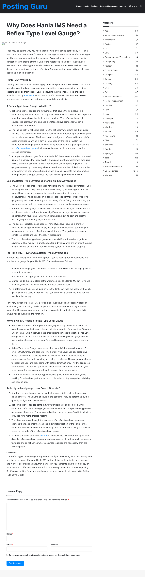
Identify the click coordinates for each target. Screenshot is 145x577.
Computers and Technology (117, 57)
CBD (107, 53)
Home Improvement (114, 101)
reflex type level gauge (26, 148)
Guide (107, 92)
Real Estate (110, 136)
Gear (107, 88)
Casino (108, 48)
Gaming (108, 83)
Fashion (108, 66)
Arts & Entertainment (114, 35)
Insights (108, 105)
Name (10, 534)
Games (108, 79)
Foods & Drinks (111, 70)
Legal (107, 114)
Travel (108, 162)
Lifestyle (109, 118)
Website (54, 544)
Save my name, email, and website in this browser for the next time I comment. (44, 555)
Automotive (110, 40)
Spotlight (109, 153)
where (44, 435)
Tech (107, 158)
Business (109, 44)
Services (109, 145)
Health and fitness (113, 96)
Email (10, 544)
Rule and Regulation (109, 6)
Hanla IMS (29, 95)
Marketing (109, 123)
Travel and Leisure (113, 166)
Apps (107, 31)
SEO (107, 140)
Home (79, 6)
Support (123, 6)
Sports (108, 149)
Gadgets (109, 75)
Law (107, 110)
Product (108, 131)
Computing (110, 61)
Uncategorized (111, 171)
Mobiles (108, 127)
